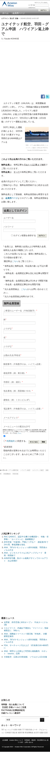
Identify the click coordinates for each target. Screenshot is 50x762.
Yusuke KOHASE (11, 39)
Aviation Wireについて (16, 740)
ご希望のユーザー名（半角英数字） (20, 310)
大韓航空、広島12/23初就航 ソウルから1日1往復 (25, 657)
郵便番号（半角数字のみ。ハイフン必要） (22, 364)
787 (2, 730)
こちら (15, 261)
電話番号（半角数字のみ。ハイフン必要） (23, 408)
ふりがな (7, 328)
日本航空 (8, 733)
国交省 (14, 733)
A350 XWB (17, 730)
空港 (16, 18)
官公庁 (12, 18)
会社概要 (5, 740)
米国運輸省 (7, 474)
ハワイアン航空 (25, 470)
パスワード (31, 7)
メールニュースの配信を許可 (16, 426)
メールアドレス (11, 417)
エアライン (5, 18)
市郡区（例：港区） (13, 381)
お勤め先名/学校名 (12, 355)
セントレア (8, 730)
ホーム (5, 13)
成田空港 (21, 733)
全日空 (36, 733)
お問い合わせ (29, 742)
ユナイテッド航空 (38, 470)
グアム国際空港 (13, 470)
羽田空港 (28, 730)
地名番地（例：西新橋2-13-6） (18, 390)
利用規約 (10, 441)
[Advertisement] (25, 679)
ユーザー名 (31, 5)
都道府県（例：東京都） (15, 373)
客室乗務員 (29, 733)
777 (23, 730)
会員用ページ (18, 13)
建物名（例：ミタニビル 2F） (17, 399)
